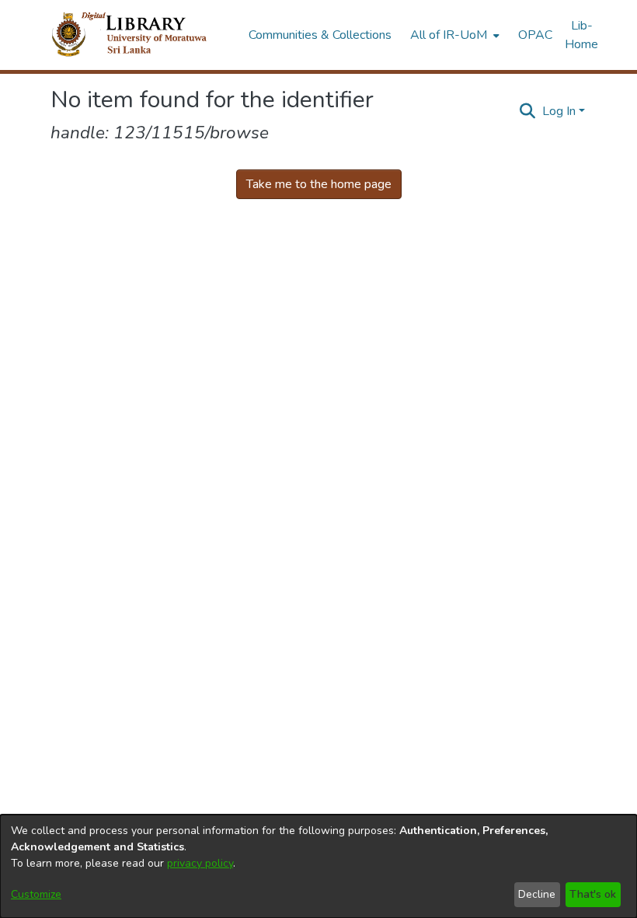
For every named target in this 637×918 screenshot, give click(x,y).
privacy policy (200, 863)
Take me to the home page (319, 184)
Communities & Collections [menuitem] (320, 35)
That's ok (592, 894)
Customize (36, 894)
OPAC (535, 35)
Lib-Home (581, 35)
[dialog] (318, 866)
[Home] (141, 35)
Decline (536, 894)
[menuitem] (453, 35)
